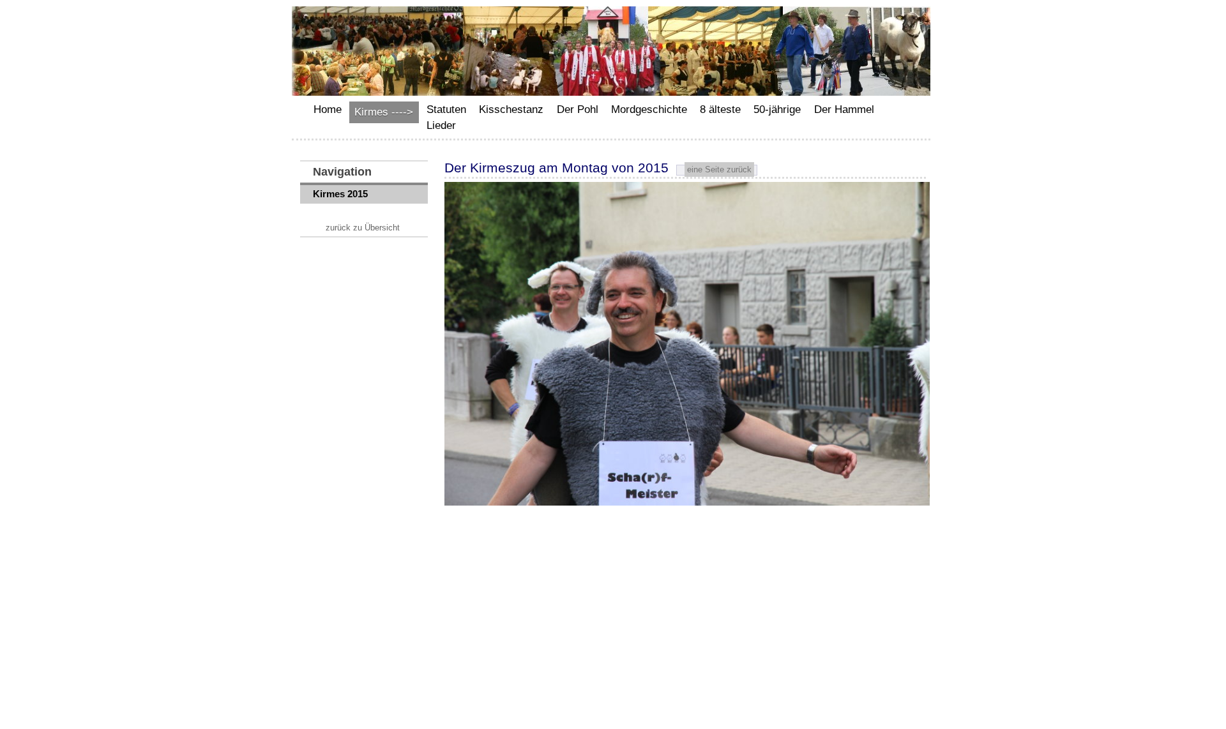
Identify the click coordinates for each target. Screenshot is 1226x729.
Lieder (441, 125)
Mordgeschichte (649, 109)
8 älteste (720, 109)
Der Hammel (844, 109)
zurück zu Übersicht (363, 227)
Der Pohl (577, 109)
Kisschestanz (511, 109)
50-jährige (777, 109)
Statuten (446, 109)
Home (328, 109)
